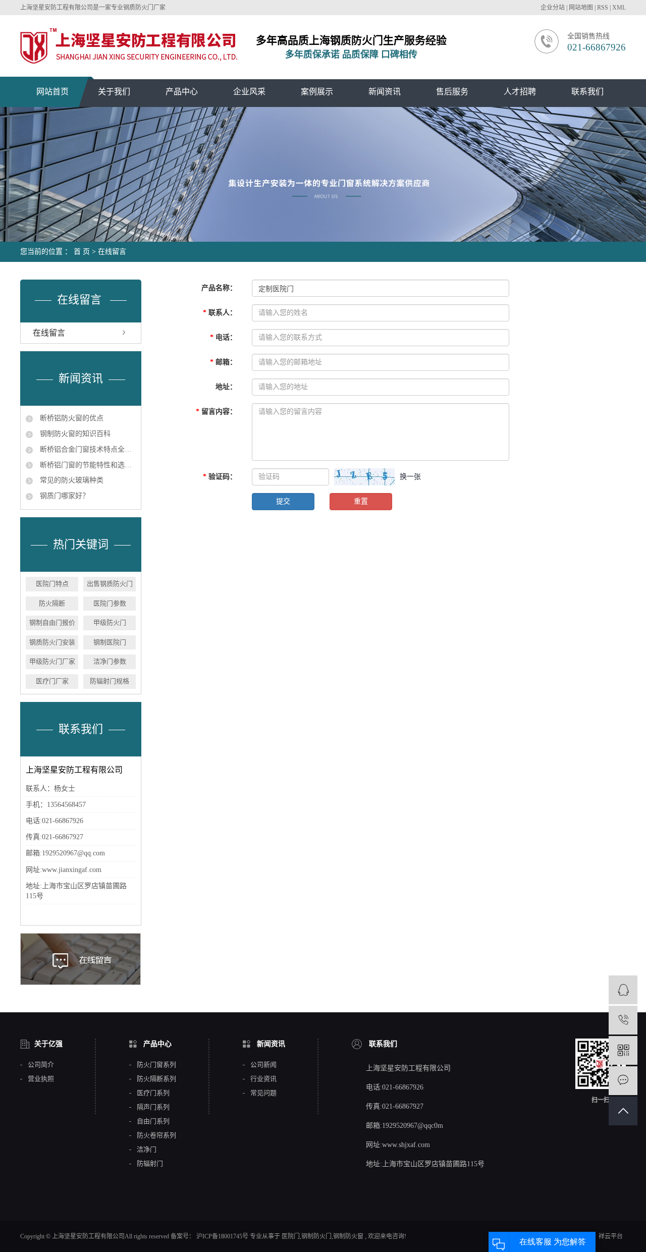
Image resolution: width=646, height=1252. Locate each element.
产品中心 (182, 91)
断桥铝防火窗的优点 (70, 418)
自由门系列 (153, 1121)
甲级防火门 (109, 622)
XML (619, 7)
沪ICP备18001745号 (222, 1236)
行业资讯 (263, 1078)
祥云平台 (611, 1236)
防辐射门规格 (109, 681)
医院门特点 (52, 583)
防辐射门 (150, 1163)
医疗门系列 (153, 1093)
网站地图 (582, 7)
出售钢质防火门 (110, 583)
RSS (602, 7)
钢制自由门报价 (52, 622)
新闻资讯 (384, 91)
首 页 (82, 251)
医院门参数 (109, 603)
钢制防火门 (316, 1236)
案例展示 (317, 91)
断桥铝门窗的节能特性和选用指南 (87, 465)
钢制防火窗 (348, 1236)
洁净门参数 (109, 661)
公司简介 (41, 1064)
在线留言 (49, 333)
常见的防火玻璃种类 (70, 480)
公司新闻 (263, 1064)
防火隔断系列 (156, 1078)
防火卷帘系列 (156, 1135)
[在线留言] (623, 1080)
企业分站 (553, 7)
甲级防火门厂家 (52, 661)
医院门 (291, 1236)
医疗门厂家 (52, 681)
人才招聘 (520, 91)
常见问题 (263, 1093)
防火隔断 (52, 603)
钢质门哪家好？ (63, 496)
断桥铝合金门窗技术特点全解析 (87, 449)
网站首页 (52, 91)
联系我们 (587, 91)
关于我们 (114, 91)
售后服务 (452, 91)
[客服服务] (623, 989)
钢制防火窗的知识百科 (74, 434)
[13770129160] (623, 1020)
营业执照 (41, 1078)
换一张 (410, 476)
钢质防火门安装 (52, 642)
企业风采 (249, 91)
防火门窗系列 (156, 1064)
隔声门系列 (153, 1107)
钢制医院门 (109, 642)
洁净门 (146, 1149)
